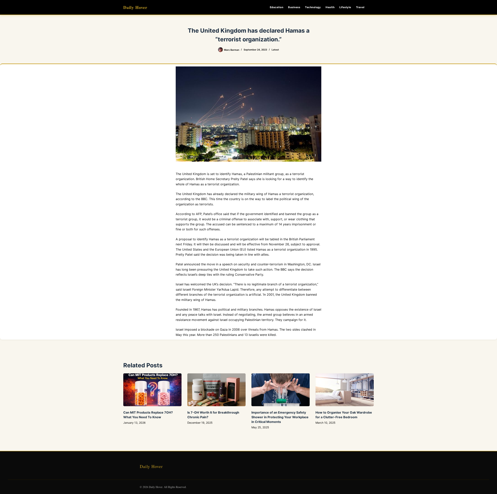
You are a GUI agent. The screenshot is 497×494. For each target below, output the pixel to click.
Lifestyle (345, 7)
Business (294, 7)
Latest (275, 49)
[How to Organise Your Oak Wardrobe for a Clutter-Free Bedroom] (344, 389)
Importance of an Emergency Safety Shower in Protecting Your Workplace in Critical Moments (279, 417)
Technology (313, 7)
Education (276, 7)
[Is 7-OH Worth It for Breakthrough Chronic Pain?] (216, 389)
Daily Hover (135, 7)
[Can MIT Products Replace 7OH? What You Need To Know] (152, 389)
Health (330, 7)
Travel (360, 7)
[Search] (372, 7)
